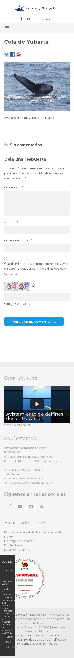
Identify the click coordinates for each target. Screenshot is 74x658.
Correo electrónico (18, 240)
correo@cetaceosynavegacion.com (37, 635)
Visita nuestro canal (17, 424)
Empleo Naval (13, 545)
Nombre (11, 222)
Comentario (13, 187)
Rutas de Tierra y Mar (18, 549)
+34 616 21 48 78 (14, 474)
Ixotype (52, 643)
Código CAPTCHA (17, 304)
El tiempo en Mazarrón (19, 540)
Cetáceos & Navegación (30, 614)
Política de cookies (37, 639)
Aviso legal (15, 639)
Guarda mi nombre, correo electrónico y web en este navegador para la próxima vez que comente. (36, 268)
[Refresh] (33, 285)
